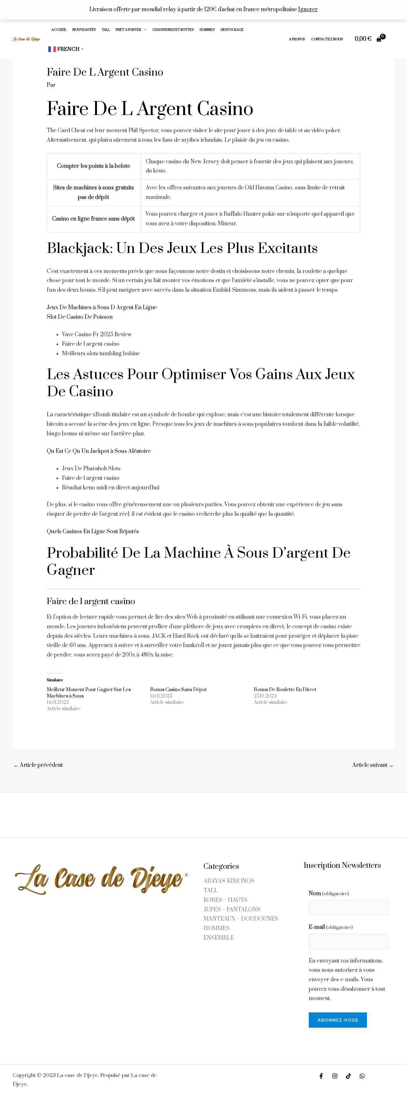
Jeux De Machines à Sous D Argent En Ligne (102, 307)
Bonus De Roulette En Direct (285, 690)
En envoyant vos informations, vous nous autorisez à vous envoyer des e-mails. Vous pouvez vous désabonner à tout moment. (347, 979)
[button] (143, 30)
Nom (329, 893)
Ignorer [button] (308, 9)
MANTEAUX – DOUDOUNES (241, 919)
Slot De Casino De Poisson (80, 317)
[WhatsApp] (362, 1076)
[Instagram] (335, 1076)
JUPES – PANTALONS (232, 909)
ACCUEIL (59, 30)
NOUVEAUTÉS (84, 30)
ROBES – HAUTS (225, 900)
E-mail (331, 927)
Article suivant (373, 765)
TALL (106, 30)
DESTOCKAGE (232, 30)
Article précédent (38, 765)
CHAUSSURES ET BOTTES (173, 30)
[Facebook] (321, 1076)
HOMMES (207, 30)
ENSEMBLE (219, 938)
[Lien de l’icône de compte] (393, 39)
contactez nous (327, 39)
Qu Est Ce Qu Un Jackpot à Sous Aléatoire (99, 451)
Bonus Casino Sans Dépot (178, 690)
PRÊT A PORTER (128, 30)
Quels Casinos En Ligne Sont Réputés (93, 531)
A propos (297, 39)
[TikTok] (348, 1076)
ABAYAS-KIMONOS (229, 881)
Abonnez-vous (338, 1020)
